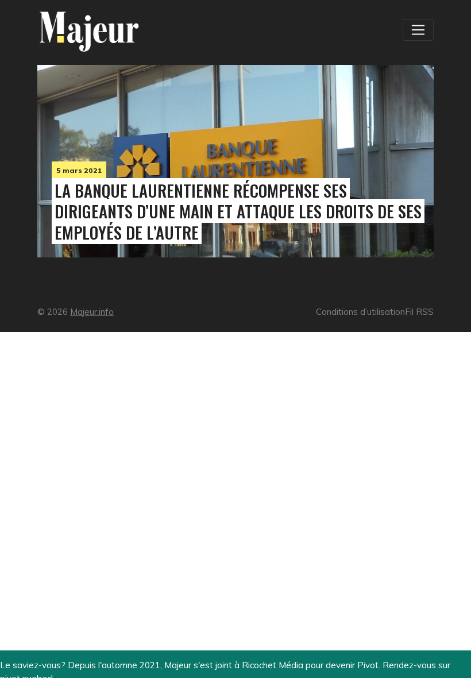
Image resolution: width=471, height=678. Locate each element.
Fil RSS (419, 311)
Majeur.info (92, 311)
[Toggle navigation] (418, 30)
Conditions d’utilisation (360, 311)
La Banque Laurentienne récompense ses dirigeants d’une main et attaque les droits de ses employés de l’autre (238, 211)
